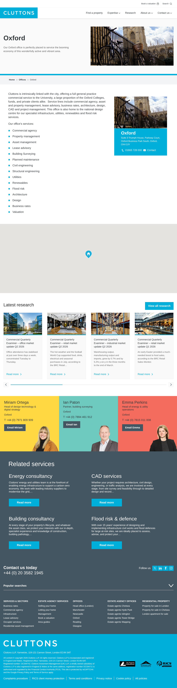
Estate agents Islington (119, 614)
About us (145, 12)
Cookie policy (123, 678)
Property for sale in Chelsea (156, 610)
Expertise (113, 12)
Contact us (164, 12)
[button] (88, 254)
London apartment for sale (155, 614)
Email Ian (71, 424)
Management (44, 614)
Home (12, 80)
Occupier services (12, 622)
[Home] (19, 12)
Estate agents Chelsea (119, 606)
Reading (77, 622)
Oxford (33, 80)
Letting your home (47, 610)
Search (165, 3)
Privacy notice (104, 678)
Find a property (94, 12)
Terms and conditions (80, 678)
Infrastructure (9, 614)
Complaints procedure (15, 678)
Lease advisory (10, 618)
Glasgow (77, 626)
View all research (159, 305)
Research (130, 12)
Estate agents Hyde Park (120, 610)
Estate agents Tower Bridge (121, 618)
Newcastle (78, 614)
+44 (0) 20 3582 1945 (23, 573)
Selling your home (47, 606)
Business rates (10, 606)
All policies (141, 678)
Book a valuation (148, 3)
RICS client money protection (48, 678)
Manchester (78, 610)
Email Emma (132, 427)
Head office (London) (83, 606)
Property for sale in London (155, 606)
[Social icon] (154, 568)
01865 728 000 (133, 150)
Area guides (44, 622)
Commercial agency (13, 610)
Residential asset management (18, 626)
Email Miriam (15, 427)
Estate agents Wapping (119, 622)
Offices (22, 80)
